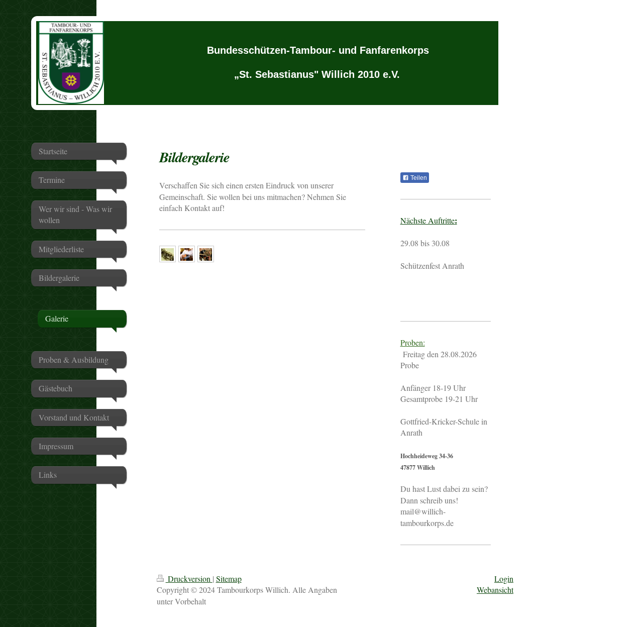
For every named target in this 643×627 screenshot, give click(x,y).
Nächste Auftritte (428, 220)
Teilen (418, 177)
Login (503, 578)
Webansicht (495, 589)
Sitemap (229, 578)
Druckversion (189, 578)
